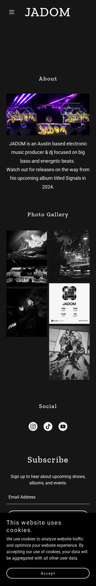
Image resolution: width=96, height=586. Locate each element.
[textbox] (48, 497)
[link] (48, 14)
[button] (12, 12)
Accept (48, 573)
